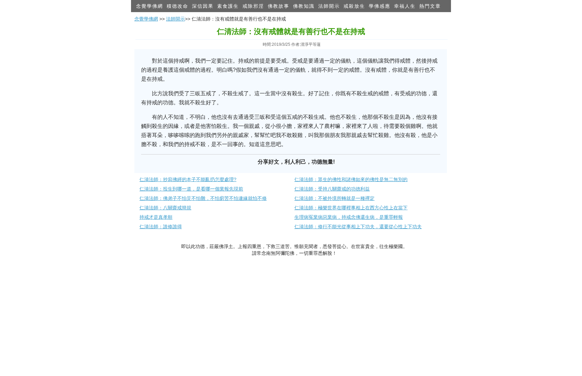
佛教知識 (304, 6)
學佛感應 (379, 6)
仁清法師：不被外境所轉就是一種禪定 (334, 198)
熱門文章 (430, 6)
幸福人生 (405, 6)
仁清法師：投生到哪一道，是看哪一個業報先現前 (191, 189)
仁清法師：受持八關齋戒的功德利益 (332, 189)
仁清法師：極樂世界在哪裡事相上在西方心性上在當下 (351, 207)
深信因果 (203, 6)
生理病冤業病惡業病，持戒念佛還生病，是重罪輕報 (348, 217)
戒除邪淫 (253, 6)
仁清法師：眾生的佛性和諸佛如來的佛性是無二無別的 (351, 179)
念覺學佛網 (149, 6)
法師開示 (329, 6)
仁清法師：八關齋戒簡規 (165, 207)
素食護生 (228, 6)
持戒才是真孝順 (155, 217)
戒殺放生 (354, 6)
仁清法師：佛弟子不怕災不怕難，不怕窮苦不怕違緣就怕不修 (203, 198)
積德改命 (177, 6)
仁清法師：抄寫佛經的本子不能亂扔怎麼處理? (187, 179)
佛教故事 (278, 6)
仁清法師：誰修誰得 (160, 226)
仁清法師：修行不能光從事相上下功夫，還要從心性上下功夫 (358, 226)
